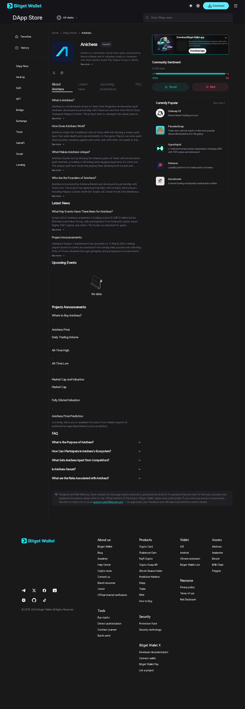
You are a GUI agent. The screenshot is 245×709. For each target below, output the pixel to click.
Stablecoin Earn (148, 552)
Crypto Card (146, 546)
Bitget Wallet (105, 546)
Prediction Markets (149, 576)
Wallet (184, 540)
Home (55, 32)
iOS (182, 546)
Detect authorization (109, 623)
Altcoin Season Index (150, 570)
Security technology (150, 629)
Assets (217, 540)
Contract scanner (107, 629)
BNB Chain (217, 564)
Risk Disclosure (188, 599)
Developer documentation (153, 652)
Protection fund (148, 623)
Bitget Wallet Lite (190, 564)
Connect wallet (147, 658)
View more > (219, 103)
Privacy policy (187, 587)
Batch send (104, 635)
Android (184, 552)
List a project (146, 670)
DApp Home (70, 32)
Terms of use (187, 593)
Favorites (26, 36)
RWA (141, 595)
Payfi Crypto (146, 558)
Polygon (216, 570)
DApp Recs (22, 66)
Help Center (104, 564)
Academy (103, 558)
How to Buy (145, 601)
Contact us (104, 576)
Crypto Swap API (148, 564)
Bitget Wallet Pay (149, 664)
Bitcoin (216, 558)
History (25, 47)
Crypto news (105, 570)
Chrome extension (190, 558)
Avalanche (217, 552)
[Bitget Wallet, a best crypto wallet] (29, 5)
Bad (212, 87)
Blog (100, 552)
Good (172, 87)
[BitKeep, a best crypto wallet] (44, 540)
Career (101, 588)
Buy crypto (104, 617)
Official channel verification (112, 595)
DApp (142, 583)
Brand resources (106, 583)
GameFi (106, 44)
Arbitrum (217, 546)
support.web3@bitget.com (108, 502)
